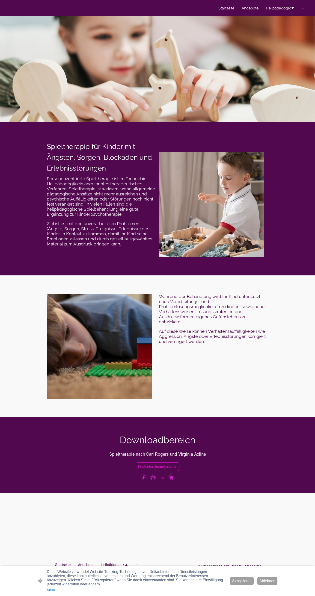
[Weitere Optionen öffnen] (303, 8)
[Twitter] (162, 477)
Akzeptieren (242, 581)
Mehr (51, 590)
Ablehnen (267, 581)
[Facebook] (143, 477)
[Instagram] (153, 477)
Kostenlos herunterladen (157, 466)
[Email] (171, 477)
